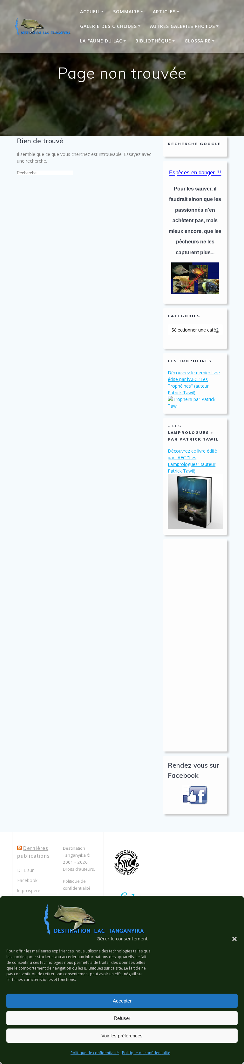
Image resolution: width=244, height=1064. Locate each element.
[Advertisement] (195, 645)
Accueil (90, 12)
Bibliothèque (153, 41)
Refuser (122, 1018)
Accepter (122, 1000)
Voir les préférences (122, 1035)
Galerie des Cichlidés (108, 26)
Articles (164, 12)
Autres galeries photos (182, 26)
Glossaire (198, 41)
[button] (234, 939)
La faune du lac (101, 41)
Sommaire (126, 12)
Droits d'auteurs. (79, 869)
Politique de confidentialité (95, 1052)
